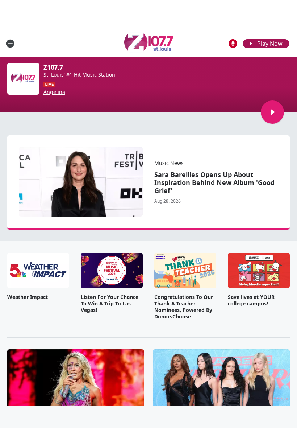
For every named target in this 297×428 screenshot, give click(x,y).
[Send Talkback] (233, 43)
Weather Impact (27, 297)
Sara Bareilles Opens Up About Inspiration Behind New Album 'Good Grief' (214, 182)
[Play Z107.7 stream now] (23, 79)
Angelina (54, 92)
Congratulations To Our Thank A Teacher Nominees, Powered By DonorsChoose (183, 307)
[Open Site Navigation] (10, 43)
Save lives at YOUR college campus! (251, 300)
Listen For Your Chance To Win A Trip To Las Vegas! (109, 303)
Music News (169, 163)
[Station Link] (148, 43)
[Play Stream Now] (272, 112)
